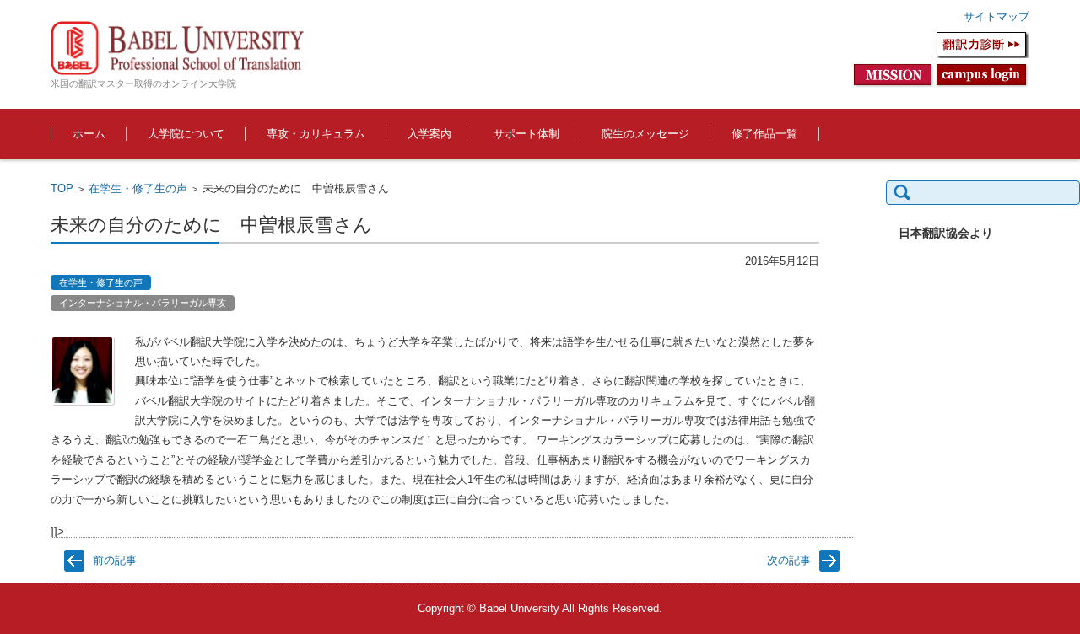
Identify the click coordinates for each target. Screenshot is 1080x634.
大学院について (186, 133)
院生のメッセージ (645, 133)
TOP (62, 188)
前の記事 (115, 560)
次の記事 (789, 560)
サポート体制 (526, 133)
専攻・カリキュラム (316, 133)
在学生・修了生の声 (138, 188)
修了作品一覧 (764, 133)
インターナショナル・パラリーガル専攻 (142, 303)
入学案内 (429, 133)
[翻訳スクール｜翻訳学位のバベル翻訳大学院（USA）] (177, 48)
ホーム (89, 133)
